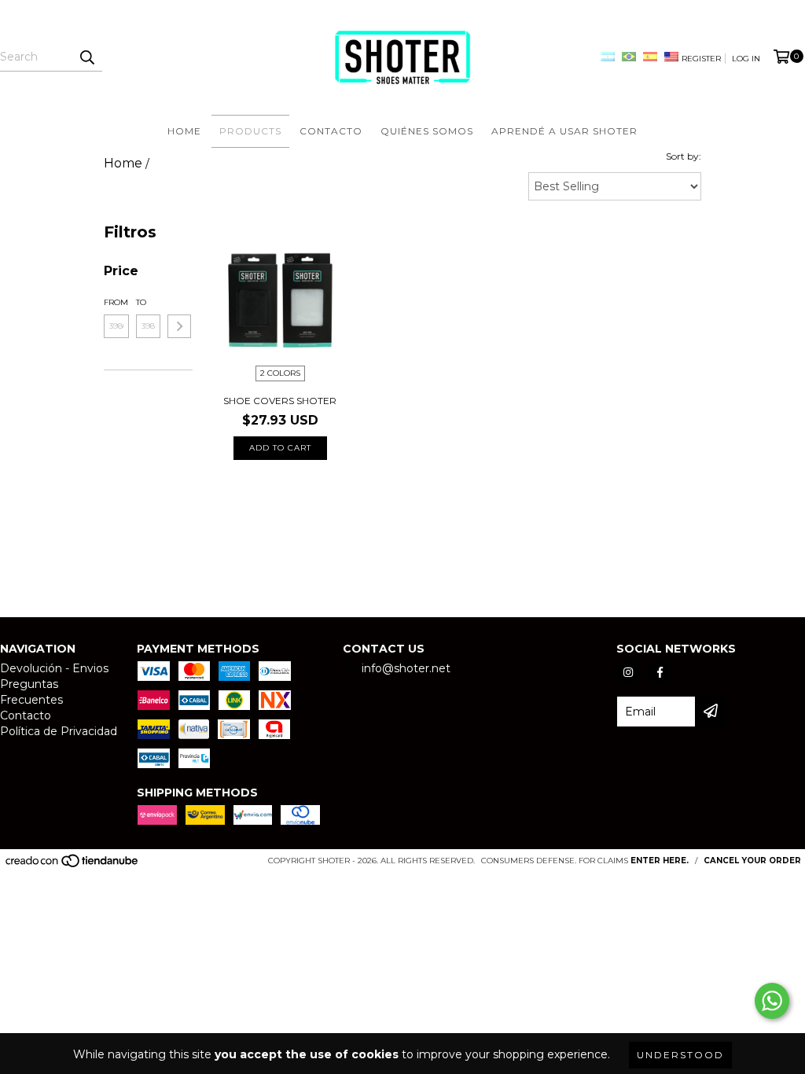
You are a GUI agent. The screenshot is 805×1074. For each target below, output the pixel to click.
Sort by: (683, 156)
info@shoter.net (406, 668)
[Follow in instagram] (628, 672)
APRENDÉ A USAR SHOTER (564, 131)
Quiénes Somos (426, 131)
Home (184, 131)
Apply (179, 326)
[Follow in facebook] (659, 672)
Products (250, 131)
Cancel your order (752, 860)
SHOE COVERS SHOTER (279, 400)
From (116, 302)
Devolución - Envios (54, 668)
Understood (680, 1055)
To (141, 302)
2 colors (280, 373)
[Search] (86, 57)
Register (701, 58)
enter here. (659, 860)
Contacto (331, 131)
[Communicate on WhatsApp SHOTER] (772, 1001)
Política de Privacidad (58, 731)
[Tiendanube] (73, 865)
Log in (746, 58)
